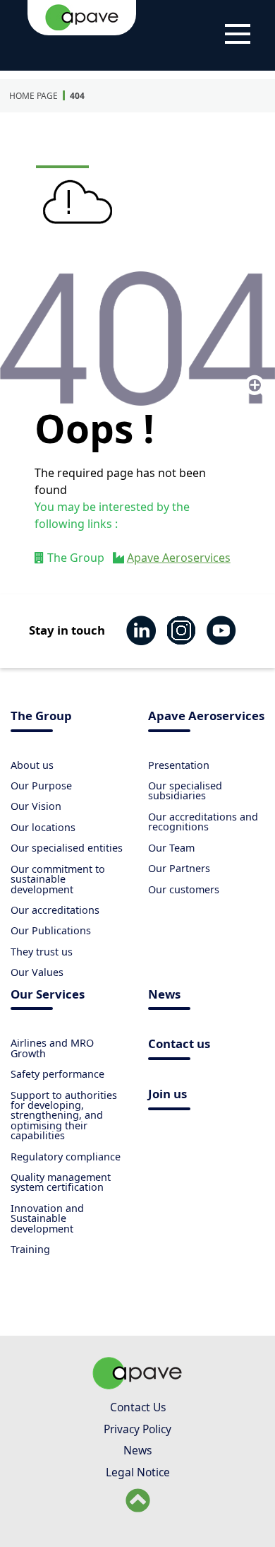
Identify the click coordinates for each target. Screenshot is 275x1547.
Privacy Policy (137, 1429)
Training (30, 1249)
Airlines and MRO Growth (52, 1047)
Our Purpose (41, 785)
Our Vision (36, 806)
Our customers (183, 889)
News (164, 995)
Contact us (179, 1045)
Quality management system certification (61, 1182)
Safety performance (57, 1074)
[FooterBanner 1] (137, 1385)
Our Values (37, 972)
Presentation (178, 765)
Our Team (171, 847)
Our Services (48, 995)
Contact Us (138, 1407)
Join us (167, 1095)
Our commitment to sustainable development (58, 879)
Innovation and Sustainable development (47, 1218)
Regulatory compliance (66, 1156)
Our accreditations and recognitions (203, 821)
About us (32, 765)
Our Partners (179, 868)
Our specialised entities (67, 847)
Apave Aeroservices (179, 557)
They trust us (42, 951)
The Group (41, 717)
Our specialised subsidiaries (185, 790)
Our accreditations (55, 910)
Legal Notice (138, 1472)
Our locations (43, 827)
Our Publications (51, 930)
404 (77, 96)
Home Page (33, 96)
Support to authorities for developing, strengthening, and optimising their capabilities (64, 1115)
